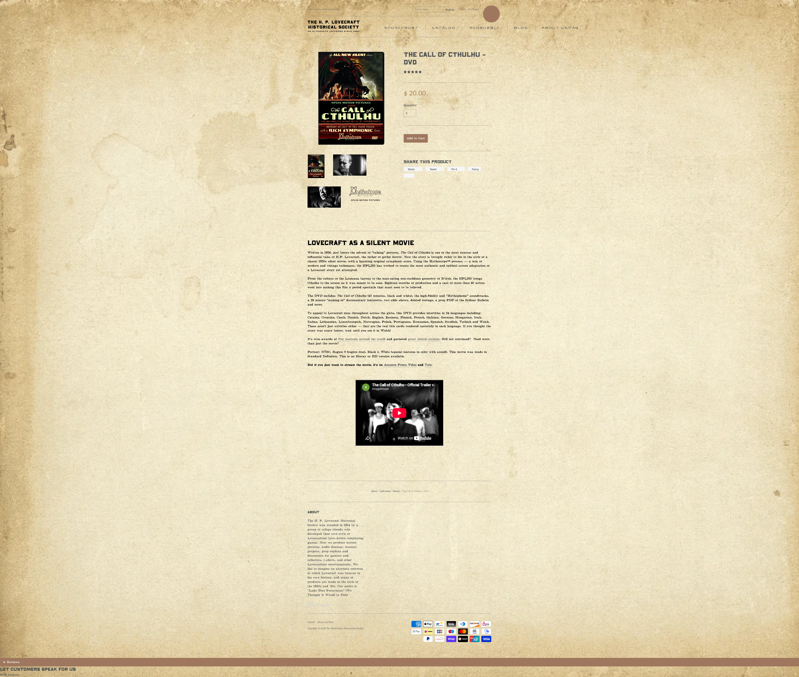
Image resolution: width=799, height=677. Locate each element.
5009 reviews (9, 675)
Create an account (328, 9)
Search (311, 622)
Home (374, 491)
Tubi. (428, 365)
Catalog (443, 28)
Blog (521, 28)
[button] (413, 72)
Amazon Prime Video (400, 365)
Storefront (401, 28)
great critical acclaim (424, 339)
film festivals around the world (361, 339)
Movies (396, 491)
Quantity (410, 105)
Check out (473, 9)
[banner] (346, 26)
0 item (462, 9)
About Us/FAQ (560, 28)
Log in (311, 9)
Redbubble (484, 28)
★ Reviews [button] (11, 662)
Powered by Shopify (353, 628)
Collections (385, 491)
